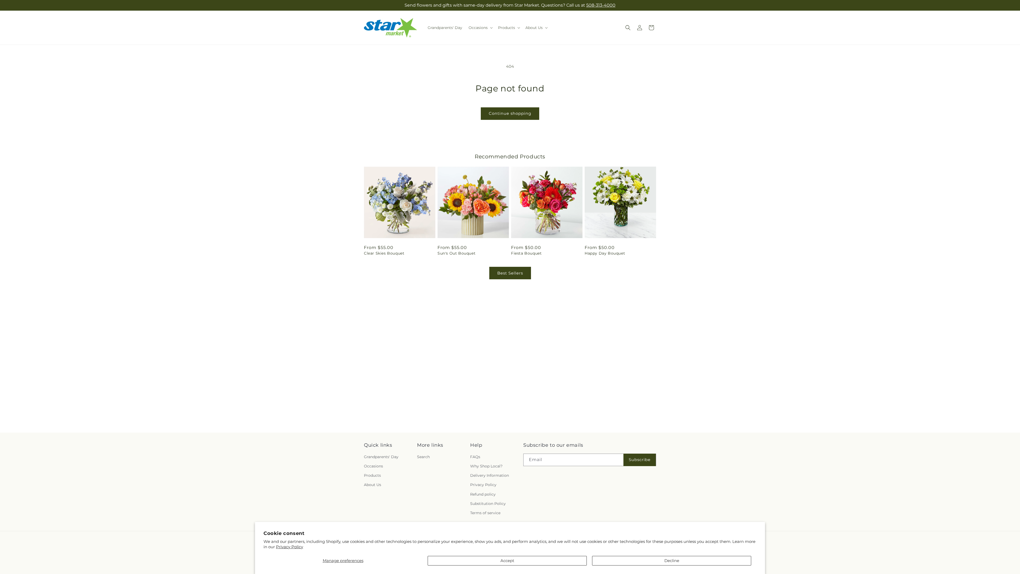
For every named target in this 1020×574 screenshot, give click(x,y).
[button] (480, 27)
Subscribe (640, 459)
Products (372, 475)
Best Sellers (510, 273)
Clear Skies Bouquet (384, 253)
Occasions (373, 466)
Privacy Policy (289, 546)
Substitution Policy (488, 503)
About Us (372, 484)
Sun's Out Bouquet (456, 253)
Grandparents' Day (381, 456)
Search (423, 456)
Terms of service (485, 512)
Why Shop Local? (486, 466)
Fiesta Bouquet (526, 253)
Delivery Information (489, 475)
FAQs (475, 456)
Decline (671, 560)
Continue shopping (510, 113)
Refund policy (483, 494)
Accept (507, 560)
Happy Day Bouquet (605, 253)
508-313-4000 (600, 5)
